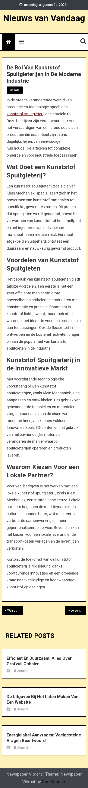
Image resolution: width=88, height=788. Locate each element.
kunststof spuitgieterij (25, 114)
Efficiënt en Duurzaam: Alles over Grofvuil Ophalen (39, 661)
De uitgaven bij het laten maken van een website (42, 699)
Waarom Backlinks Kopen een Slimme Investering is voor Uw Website (15, 610)
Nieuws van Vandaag (44, 18)
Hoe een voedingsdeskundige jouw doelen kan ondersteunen (77, 610)
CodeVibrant (53, 782)
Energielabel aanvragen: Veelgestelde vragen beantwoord (44, 737)
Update (14, 90)
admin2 (22, 670)
